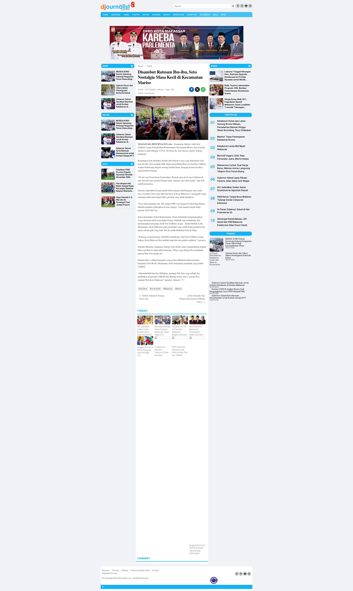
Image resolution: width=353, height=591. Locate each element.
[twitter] (197, 89)
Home (105, 15)
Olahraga (205, 15)
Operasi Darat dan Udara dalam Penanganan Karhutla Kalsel (238, 255)
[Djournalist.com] (118, 9)
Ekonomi (156, 15)
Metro (146, 15)
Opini (223, 15)
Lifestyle (192, 15)
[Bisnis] (249, 66)
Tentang (115, 570)
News (126, 15)
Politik (135, 15)
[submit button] (233, 6)
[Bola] (132, 164)
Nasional (116, 15)
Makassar (168, 289)
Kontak (155, 570)
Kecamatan (155, 289)
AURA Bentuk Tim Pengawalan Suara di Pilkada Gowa (192, 298)
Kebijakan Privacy (109, 573)
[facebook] (191, 89)
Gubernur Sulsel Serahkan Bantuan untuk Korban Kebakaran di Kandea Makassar (229, 284)
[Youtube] (246, 5)
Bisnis (167, 15)
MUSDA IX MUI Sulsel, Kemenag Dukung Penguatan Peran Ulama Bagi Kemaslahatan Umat (238, 242)
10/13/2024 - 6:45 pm (154, 90)
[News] (132, 66)
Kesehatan (178, 15)
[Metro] (132, 115)
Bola (215, 15)
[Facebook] (238, 5)
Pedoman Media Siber (140, 570)
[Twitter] (242, 5)
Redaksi (124, 570)
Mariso (178, 289)
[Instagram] (250, 5)
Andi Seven (149, 93)
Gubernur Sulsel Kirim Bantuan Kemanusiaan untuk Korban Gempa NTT (228, 296)
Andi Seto (143, 289)
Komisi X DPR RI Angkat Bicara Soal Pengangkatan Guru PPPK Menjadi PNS (227, 290)
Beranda (105, 570)
